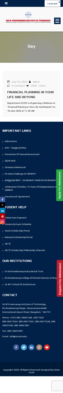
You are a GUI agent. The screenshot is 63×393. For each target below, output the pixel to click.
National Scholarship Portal (18, 237)
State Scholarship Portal (17, 230)
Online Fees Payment (16, 217)
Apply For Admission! (59, 185)
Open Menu (57, 21)
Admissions (11, 141)
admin (36, 81)
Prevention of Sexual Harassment (22, 154)
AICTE (8, 243)
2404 (38, 85)
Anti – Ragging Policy (15, 147)
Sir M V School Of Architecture (20, 284)
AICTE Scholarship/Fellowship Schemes (25, 250)
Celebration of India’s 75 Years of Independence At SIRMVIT (31, 188)
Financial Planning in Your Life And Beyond (30, 94)
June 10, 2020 (19, 81)
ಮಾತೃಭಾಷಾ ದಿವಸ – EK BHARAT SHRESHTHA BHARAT (30, 180)
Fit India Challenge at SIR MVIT (20, 173)
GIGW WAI (10, 160)
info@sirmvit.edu (18, 336)
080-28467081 (15, 331)
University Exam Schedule (18, 224)
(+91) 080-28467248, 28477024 (27, 317)
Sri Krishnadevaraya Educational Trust (24, 271)
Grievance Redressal (15, 167)
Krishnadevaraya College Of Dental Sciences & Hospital (32, 278)
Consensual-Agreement (17, 196)
